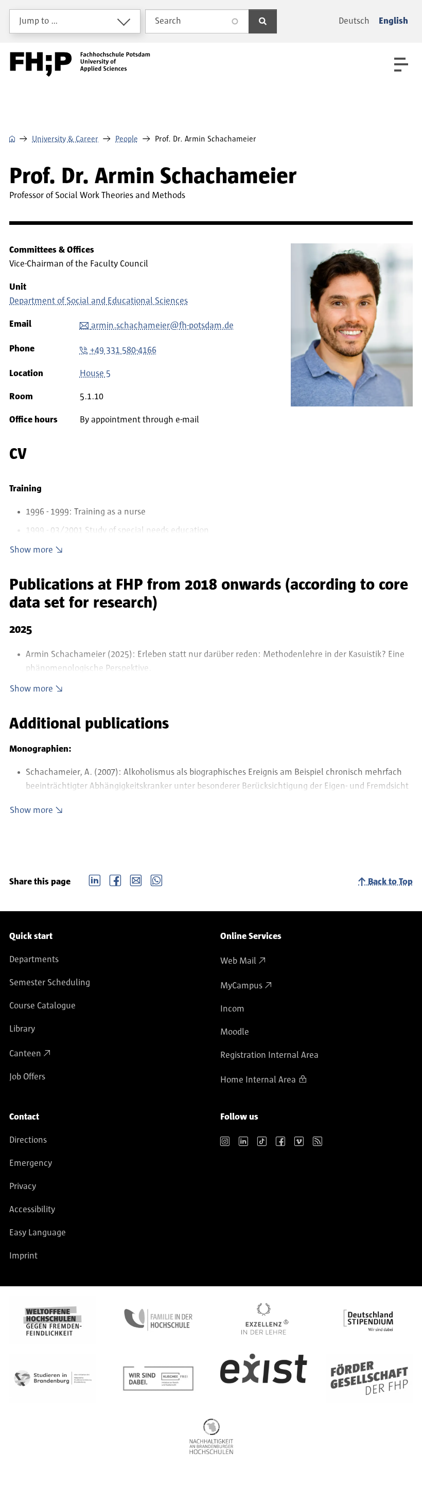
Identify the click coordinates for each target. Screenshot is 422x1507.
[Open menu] (401, 64)
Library (22, 1029)
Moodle (234, 1032)
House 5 (95, 373)
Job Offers (27, 1077)
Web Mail (238, 961)
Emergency (30, 1163)
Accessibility (32, 1209)
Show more (31, 550)
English (393, 21)
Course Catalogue (42, 1005)
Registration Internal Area (269, 1055)
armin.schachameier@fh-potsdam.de (162, 325)
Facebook (115, 879)
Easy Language (37, 1232)
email (136, 879)
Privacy (22, 1186)
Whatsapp (156, 879)
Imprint (23, 1256)
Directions (28, 1140)
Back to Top (390, 882)
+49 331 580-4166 (123, 350)
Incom (232, 1009)
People (126, 139)
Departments (34, 959)
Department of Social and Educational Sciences (98, 301)
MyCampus (241, 985)
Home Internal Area (258, 1080)
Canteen (25, 1053)
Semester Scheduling (49, 982)
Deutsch (354, 21)
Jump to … (38, 21)
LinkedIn (94, 879)
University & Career (65, 139)
